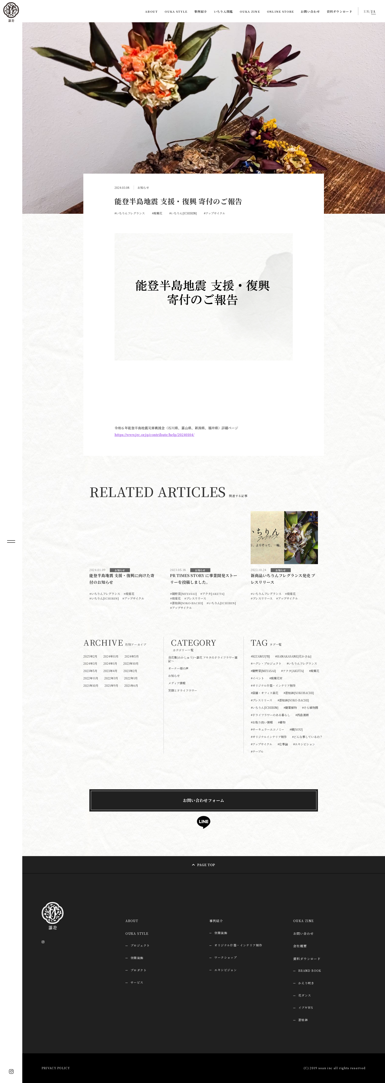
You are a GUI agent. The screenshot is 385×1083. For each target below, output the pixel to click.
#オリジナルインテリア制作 (269, 737)
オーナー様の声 (178, 668)
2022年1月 (131, 678)
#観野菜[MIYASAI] (183, 594)
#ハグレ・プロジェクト (266, 664)
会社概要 (300, 946)
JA (373, 11)
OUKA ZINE (250, 11)
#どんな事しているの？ (307, 737)
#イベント (257, 678)
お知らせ (143, 187)
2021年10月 (90, 685)
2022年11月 (90, 678)
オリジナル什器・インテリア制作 (238, 945)
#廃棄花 (157, 213)
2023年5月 (90, 671)
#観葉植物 (290, 708)
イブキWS (305, 1007)
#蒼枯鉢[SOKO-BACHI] (186, 603)
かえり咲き (306, 983)
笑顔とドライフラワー (182, 690)
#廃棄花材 (276, 678)
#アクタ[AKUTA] (212, 594)
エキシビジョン (225, 970)
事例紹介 (200, 11)
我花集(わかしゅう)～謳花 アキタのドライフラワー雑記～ (203, 659)
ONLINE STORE (280, 11)
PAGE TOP (206, 865)
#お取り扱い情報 (262, 722)
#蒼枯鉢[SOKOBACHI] (299, 693)
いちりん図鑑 (223, 11)
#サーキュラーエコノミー (267, 730)
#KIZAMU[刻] (260, 656)
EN (366, 11)
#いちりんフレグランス (130, 213)
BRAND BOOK (309, 970)
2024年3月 (90, 663)
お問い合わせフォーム (203, 800)
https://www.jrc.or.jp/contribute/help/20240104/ (154, 434)
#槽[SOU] (296, 730)
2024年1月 (110, 663)
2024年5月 (132, 656)
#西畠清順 (302, 715)
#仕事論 (283, 744)
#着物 (281, 722)
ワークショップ (225, 957)
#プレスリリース (195, 598)
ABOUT (151, 11)
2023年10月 (131, 663)
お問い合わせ (310, 11)
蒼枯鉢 (303, 1020)
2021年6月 (131, 685)
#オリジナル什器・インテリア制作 (273, 686)
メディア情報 (176, 683)
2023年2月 (130, 671)
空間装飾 (220, 933)
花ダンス (304, 995)
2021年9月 (111, 685)
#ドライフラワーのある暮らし (270, 715)
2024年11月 (111, 656)
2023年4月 (110, 671)
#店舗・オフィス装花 (264, 693)
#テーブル (257, 752)
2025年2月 (90, 656)
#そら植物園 (310, 708)
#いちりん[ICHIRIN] (183, 213)
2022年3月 (111, 678)
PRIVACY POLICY (56, 1068)
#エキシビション (304, 744)
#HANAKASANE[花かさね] (293, 656)
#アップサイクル (214, 213)
